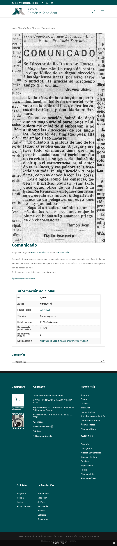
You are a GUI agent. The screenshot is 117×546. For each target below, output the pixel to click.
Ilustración (85, 407)
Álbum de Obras (88, 429)
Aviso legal (38, 422)
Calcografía (86, 448)
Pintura (84, 399)
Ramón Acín (25, 28)
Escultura (85, 403)
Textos (84, 470)
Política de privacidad (43, 436)
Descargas (42, 519)
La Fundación (45, 485)
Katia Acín (87, 436)
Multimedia (42, 506)
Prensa (36, 28)
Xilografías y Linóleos (91, 453)
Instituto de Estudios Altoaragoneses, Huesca (64, 340)
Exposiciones (87, 465)
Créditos (37, 431)
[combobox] (58, 360)
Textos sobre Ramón (91, 420)
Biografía (85, 395)
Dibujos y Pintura (89, 457)
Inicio (14, 28)
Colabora (41, 515)
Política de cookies (43, 426)
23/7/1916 (45, 310)
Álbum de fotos (88, 425)
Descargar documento (24, 278)
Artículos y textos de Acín (93, 416)
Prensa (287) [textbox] (57, 361)
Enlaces (41, 510)
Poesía (20, 498)
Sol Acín (41, 502)
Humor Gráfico (88, 412)
